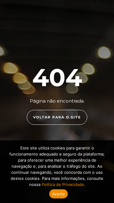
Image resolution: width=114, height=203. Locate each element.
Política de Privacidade (63, 184)
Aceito (58, 193)
